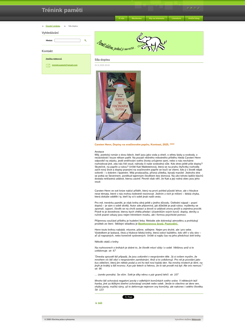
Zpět (100, 303)
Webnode (196, 319)
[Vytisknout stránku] (195, 8)
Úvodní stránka (53, 26)
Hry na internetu (156, 18)
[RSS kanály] (199, 8)
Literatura (176, 18)
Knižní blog (194, 18)
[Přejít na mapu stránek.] (191, 8)
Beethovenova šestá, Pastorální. (158, 223)
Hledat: (49, 40)
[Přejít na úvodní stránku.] (188, 8)
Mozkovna (137, 18)
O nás (121, 18)
